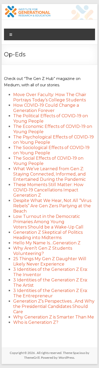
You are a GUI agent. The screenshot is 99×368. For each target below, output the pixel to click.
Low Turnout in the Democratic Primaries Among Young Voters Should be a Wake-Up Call (48, 222)
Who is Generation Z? (35, 322)
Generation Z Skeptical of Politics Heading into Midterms (48, 235)
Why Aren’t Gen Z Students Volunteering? (42, 251)
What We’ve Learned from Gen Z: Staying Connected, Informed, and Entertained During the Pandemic (49, 174)
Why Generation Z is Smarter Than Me (53, 317)
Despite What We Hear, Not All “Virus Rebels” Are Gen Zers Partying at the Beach (52, 206)
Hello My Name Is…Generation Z (47, 242)
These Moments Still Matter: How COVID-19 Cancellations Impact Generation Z (48, 190)
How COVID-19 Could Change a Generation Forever (46, 108)
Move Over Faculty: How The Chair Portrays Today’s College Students (49, 97)
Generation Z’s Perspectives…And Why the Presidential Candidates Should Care (54, 306)
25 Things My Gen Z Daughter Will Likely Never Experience (49, 261)
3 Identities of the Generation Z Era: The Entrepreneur (50, 293)
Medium (12, 85)
